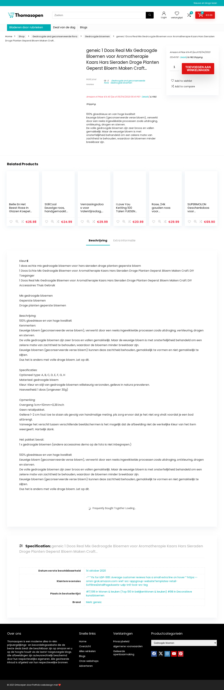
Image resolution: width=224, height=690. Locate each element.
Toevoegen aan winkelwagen (198, 69)
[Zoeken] (150, 15)
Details (145, 96)
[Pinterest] (180, 654)
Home (8, 36)
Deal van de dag (64, 27)
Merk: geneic (94, 602)
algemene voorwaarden (128, 646)
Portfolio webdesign (42, 684)
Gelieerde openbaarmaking (123, 652)
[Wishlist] (177, 14)
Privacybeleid (121, 641)
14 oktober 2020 (96, 570)
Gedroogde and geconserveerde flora (55, 36)
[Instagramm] (167, 654)
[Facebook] (154, 654)
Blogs (83, 27)
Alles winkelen (87, 651)
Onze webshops (89, 661)
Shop (22, 36)
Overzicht (85, 646)
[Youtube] (174, 654)
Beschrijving (98, 240)
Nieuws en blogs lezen (205, 3)
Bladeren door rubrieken (26, 27)
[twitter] (160, 654)
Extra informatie (124, 240)
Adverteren (86, 666)
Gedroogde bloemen (97, 36)
